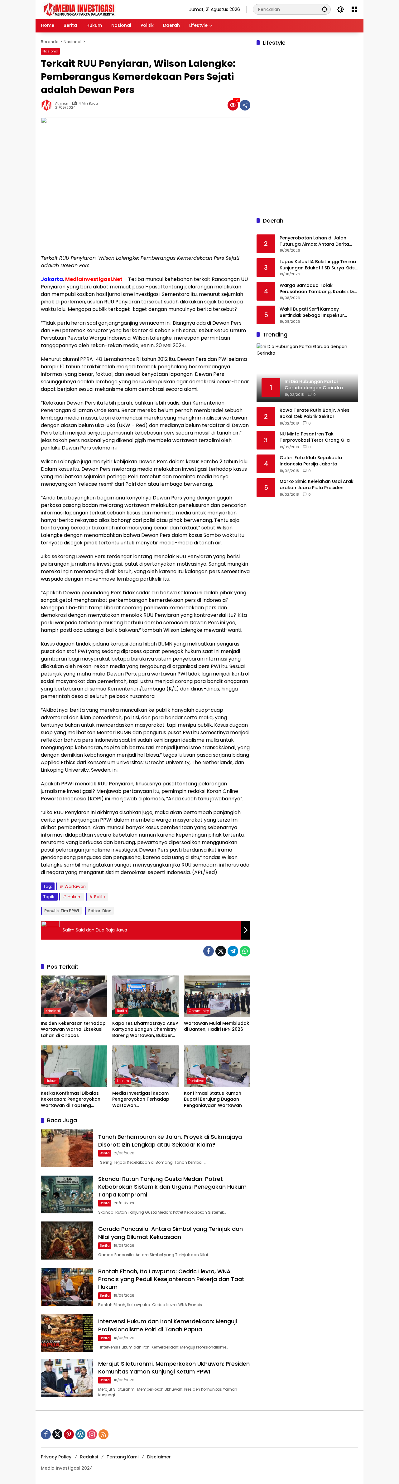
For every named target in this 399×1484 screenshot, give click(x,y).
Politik (100, 897)
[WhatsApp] (245, 951)
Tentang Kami (122, 1457)
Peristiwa (196, 1080)
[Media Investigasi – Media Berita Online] (95, 9)
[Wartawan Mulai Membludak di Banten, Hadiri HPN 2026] (217, 996)
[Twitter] (220, 951)
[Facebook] (208, 951)
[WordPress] (80, 1434)
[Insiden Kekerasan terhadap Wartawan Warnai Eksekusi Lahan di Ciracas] (74, 996)
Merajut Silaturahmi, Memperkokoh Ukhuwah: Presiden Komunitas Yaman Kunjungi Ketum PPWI (174, 1367)
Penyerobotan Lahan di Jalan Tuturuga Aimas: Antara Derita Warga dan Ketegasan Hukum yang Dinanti (314, 241)
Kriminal (53, 1010)
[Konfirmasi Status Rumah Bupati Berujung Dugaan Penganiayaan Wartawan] (217, 1066)
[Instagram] (92, 1434)
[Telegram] (233, 951)
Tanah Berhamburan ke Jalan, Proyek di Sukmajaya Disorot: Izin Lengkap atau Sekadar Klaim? (170, 1140)
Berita (122, 1010)
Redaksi (89, 1457)
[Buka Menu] (354, 9)
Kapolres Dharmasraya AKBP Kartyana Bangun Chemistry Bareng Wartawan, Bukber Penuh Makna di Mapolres (145, 1029)
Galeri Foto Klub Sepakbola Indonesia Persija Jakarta (311, 461)
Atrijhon (61, 103)
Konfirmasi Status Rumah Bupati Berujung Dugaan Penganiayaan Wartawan (213, 1099)
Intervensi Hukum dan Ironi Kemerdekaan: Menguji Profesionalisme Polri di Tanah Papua (167, 1325)
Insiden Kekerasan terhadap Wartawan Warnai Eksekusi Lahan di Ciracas (73, 1029)
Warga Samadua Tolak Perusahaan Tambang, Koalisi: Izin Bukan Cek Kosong (318, 289)
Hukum (75, 897)
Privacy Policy (56, 1457)
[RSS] (103, 1434)
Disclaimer (159, 1457)
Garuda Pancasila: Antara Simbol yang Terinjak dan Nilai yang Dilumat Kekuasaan (170, 1233)
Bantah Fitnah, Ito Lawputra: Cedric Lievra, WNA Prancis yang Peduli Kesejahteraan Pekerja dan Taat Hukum (171, 1279)
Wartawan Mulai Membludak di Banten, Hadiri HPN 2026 (216, 1026)
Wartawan (75, 886)
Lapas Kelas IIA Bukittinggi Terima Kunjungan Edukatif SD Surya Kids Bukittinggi (318, 265)
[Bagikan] (245, 105)
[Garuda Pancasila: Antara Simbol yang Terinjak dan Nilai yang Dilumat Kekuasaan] (67, 1240)
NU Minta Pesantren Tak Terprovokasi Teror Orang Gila (315, 437)
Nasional (50, 51)
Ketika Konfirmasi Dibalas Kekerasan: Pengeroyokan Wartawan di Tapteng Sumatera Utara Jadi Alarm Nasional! (72, 1099)
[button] (324, 9)
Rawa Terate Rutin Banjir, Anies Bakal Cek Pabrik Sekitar (314, 413)
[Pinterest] (69, 1434)
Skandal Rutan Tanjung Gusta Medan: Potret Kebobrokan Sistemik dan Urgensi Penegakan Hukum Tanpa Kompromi (172, 1186)
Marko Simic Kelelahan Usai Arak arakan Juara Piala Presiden (316, 485)
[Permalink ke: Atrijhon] (48, 105)
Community (199, 1010)
